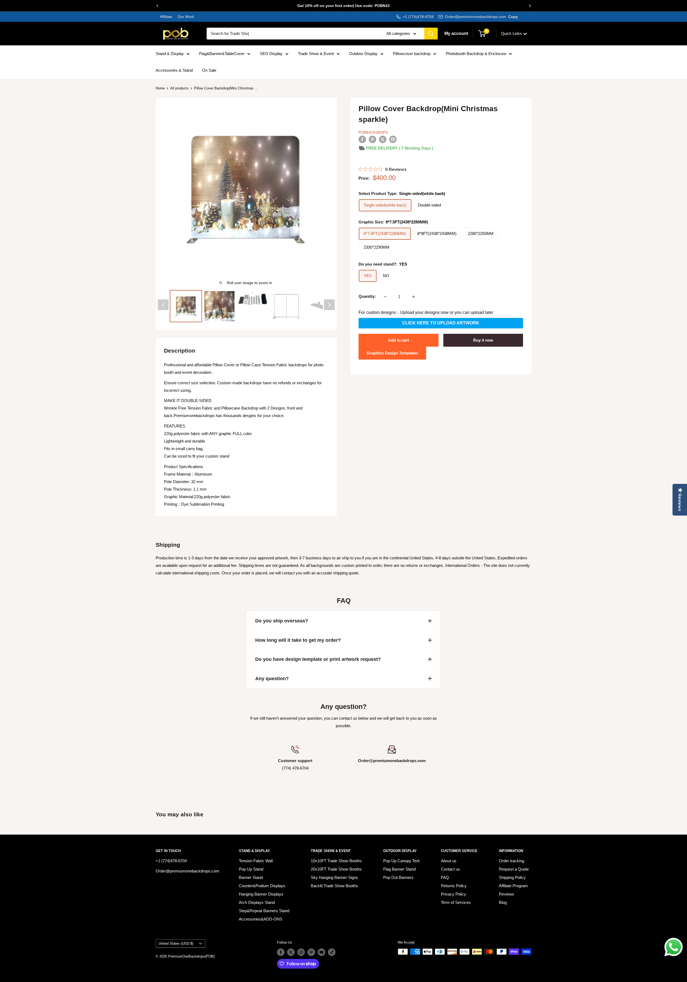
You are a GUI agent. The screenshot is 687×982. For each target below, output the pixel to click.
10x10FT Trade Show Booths (336, 860)
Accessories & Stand (174, 70)
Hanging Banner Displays (261, 894)
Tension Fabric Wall (256, 860)
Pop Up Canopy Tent (401, 860)
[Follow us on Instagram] (301, 952)
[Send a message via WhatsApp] (673, 947)
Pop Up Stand (251, 869)
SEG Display (271, 53)
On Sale (209, 70)
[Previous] (157, 6)
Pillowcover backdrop (411, 53)
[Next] (530, 6)
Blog (503, 902)
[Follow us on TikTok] (331, 952)
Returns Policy (454, 885)
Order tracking (511, 860)
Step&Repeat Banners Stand (264, 910)
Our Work (185, 17)
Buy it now (483, 340)
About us (448, 860)
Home (160, 88)
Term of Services (456, 902)
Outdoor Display (363, 53)
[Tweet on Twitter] (382, 139)
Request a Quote (514, 869)
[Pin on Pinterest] (372, 139)
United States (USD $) (176, 943)
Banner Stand (251, 877)
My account (456, 33)
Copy (513, 17)
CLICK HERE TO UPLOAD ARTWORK (440, 323)
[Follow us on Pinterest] (311, 952)
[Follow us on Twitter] (291, 952)
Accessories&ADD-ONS (260, 919)
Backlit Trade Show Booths (334, 885)
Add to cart (398, 340)
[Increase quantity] (413, 296)
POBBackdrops (373, 133)
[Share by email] (393, 139)
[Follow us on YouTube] (321, 952)
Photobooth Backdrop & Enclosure (476, 53)
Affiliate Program (513, 885)
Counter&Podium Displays (262, 885)
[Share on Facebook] (362, 139)
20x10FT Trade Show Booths (336, 869)
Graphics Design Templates (392, 353)
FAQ (445, 877)
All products (179, 88)
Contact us (450, 869)
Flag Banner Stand (399, 869)
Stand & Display (170, 53)
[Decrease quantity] (385, 296)
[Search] (431, 33)
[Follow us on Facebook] (280, 952)
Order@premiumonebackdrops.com (475, 17)
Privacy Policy (453, 894)
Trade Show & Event (316, 53)
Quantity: (367, 296)
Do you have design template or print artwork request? (318, 659)
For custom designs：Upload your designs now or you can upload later (426, 312)
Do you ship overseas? (281, 621)
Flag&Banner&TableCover (221, 53)
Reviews (506, 894)
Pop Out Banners (398, 877)
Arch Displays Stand (257, 902)
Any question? (272, 678)
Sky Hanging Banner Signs (334, 877)
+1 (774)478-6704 (418, 17)
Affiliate (166, 17)
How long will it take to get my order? (298, 640)
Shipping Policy (512, 877)
